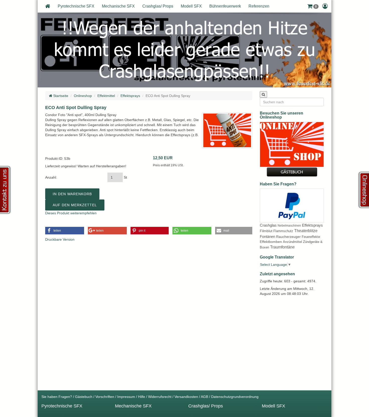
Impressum (126, 397)
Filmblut (266, 231)
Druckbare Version (60, 239)
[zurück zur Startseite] (47, 6)
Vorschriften (104, 397)
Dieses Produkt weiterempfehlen (71, 213)
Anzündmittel (292, 242)
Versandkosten (186, 397)
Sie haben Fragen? (56, 397)
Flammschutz (283, 231)
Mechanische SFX (118, 6)
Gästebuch (83, 397)
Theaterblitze (306, 231)
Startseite (60, 96)
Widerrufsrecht (159, 397)
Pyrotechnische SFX (76, 6)
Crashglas (268, 225)
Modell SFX (191, 6)
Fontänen (267, 236)
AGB (204, 397)
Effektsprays (130, 96)
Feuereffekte (311, 237)
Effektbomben (271, 242)
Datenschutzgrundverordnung (235, 397)
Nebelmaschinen (289, 225)
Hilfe (141, 397)
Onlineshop (83, 96)
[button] (312, 6)
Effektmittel (106, 96)
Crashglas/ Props (157, 6)
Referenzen (259, 6)
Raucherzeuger (288, 237)
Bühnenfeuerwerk (225, 6)
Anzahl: (51, 177)
